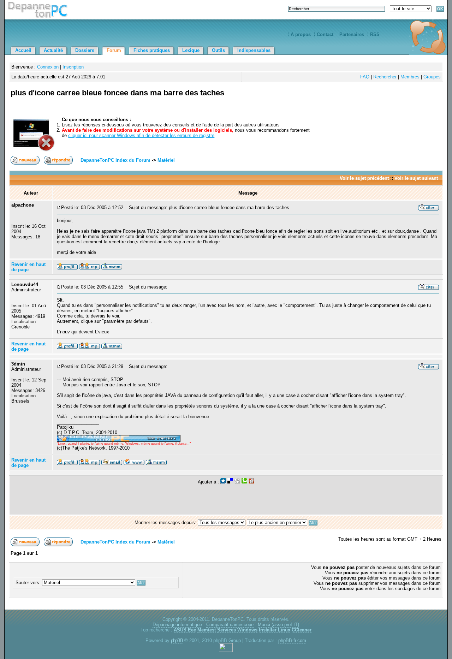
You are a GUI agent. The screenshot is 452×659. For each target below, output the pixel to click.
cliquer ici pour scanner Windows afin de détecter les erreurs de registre (141, 135)
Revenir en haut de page (28, 267)
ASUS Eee (185, 630)
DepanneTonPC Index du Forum (115, 160)
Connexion (48, 67)
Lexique (191, 50)
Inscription (73, 67)
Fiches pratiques (151, 50)
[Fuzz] (251, 482)
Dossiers (84, 50)
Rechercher (385, 76)
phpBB (177, 640)
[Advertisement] (358, 100)
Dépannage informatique (177, 624)
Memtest (206, 630)
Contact (325, 34)
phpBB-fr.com (292, 640)
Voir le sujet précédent (364, 178)
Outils (218, 50)
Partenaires (351, 34)
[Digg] (237, 482)
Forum (114, 50)
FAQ (364, 76)
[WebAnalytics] (226, 650)
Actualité (53, 50)
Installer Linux (274, 630)
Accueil (23, 50)
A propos (301, 34)
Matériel (166, 160)
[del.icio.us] (230, 482)
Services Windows (237, 630)
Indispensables (253, 50)
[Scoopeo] (223, 482)
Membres (410, 76)
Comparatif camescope (230, 624)
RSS (375, 34)
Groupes (432, 76)
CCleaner (301, 630)
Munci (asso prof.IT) (278, 624)
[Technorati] (244, 482)
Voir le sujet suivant (416, 178)
